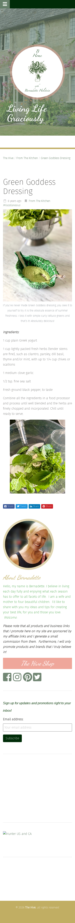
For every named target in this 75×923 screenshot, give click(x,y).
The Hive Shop (37, 663)
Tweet (23, 506)
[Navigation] (5, 4)
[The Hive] (37, 72)
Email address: (13, 719)
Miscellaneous (11, 205)
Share (10, 506)
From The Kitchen (27, 158)
